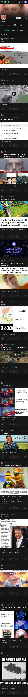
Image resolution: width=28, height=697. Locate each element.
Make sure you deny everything (11, 465)
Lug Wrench (18, 499)
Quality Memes (5, 503)
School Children (12, 501)
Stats (21, 30)
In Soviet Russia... (6, 656)
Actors (11, 552)
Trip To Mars (5, 367)
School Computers (6, 419)
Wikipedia (4, 550)
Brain (20, 640)
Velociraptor (12, 550)
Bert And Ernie (5, 496)
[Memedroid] (5, 2)
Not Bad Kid (15, 291)
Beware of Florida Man (8, 199)
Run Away (4, 640)
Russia (13, 688)
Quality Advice (22, 501)
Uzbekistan (4, 334)
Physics (17, 686)
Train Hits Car (5, 104)
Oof (2, 568)
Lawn (8, 232)
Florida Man (12, 229)
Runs (15, 640)
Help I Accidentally (6, 69)
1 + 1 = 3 (17, 452)
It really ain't (5, 433)
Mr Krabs (14, 417)
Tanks (11, 686)
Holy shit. (4, 83)
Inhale (9, 291)
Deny (20, 496)
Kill (13, 232)
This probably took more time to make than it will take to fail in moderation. (13, 155)
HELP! (3, 41)
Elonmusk (12, 365)
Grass (3, 232)
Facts (14, 419)
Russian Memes (5, 688)
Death (8, 589)
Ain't (3, 452)
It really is (4, 304)
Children (11, 499)
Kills (10, 640)
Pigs (3, 589)
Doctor (23, 589)
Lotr (16, 367)
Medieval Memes (16, 589)
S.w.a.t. (10, 555)
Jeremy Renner (20, 550)
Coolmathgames (6, 417)
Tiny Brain (4, 642)
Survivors (4, 501)
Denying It (13, 496)
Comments (15, 30)
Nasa (18, 365)
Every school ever (6, 386)
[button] (22, 2)
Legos (3, 291)
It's (7, 452)
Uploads (7, 30)
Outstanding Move (14, 186)
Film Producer (18, 552)
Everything (4, 499)
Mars (11, 367)
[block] (26, 39)
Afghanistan (12, 334)
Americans (4, 552)
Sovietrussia (5, 686)
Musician (4, 555)
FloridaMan (5, 229)
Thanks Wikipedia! (7, 517)
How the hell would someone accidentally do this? (10, 119)
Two (12, 452)
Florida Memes (21, 229)
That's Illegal (5, 186)
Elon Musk (4, 365)
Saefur (5, 38)
